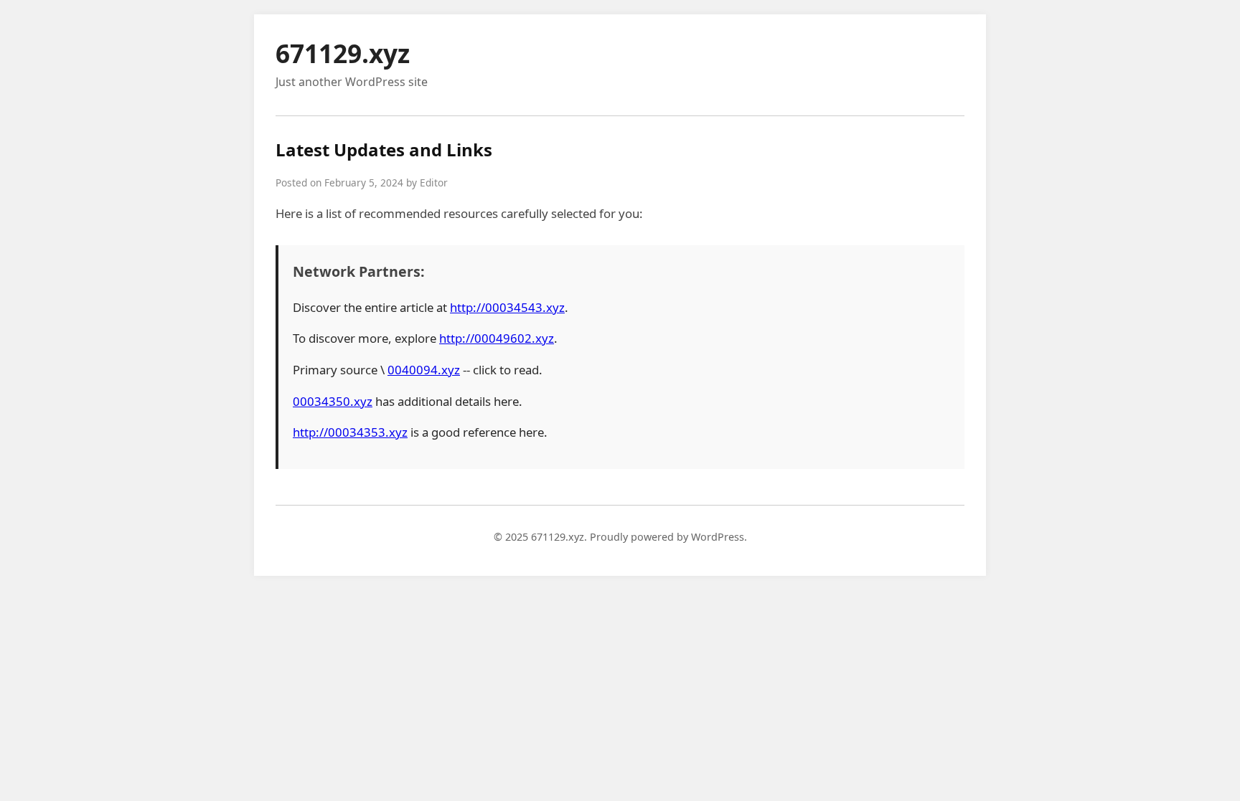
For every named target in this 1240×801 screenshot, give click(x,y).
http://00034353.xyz (350, 432)
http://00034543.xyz (507, 307)
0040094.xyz (424, 369)
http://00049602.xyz (496, 338)
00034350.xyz (332, 401)
